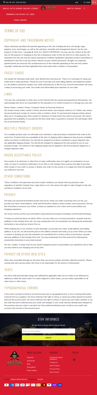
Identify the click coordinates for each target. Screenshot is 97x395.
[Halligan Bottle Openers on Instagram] (4, 2)
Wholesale (31, 361)
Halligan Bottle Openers (19, 379)
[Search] (84, 8)
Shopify (40, 379)
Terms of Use (54, 372)
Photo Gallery (32, 370)
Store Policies (55, 366)
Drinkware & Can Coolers (15, 14)
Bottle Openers (16, 8)
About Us (70, 8)
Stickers (34, 8)
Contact (78, 8)
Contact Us (54, 362)
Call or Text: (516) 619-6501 (16, 2)
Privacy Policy (55, 369)
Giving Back (31, 367)
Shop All (6, 8)
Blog (28, 364)
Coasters (26, 8)
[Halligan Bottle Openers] (48, 8)
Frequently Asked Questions (56, 358)
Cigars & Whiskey (20, 20)
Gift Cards (30, 14)
